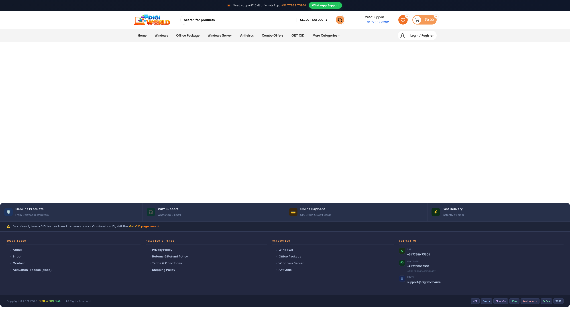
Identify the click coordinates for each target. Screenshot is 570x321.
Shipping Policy (163, 270)
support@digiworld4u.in (424, 282)
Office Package (290, 256)
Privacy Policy (162, 250)
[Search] (340, 20)
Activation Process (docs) (32, 270)
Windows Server (291, 263)
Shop (16, 256)
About (17, 250)
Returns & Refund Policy (170, 256)
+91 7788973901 (418, 266)
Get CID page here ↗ (144, 226)
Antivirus (285, 270)
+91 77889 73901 (293, 5)
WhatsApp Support (325, 5)
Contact (19, 263)
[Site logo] (152, 20)
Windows (286, 250)
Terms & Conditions (167, 263)
